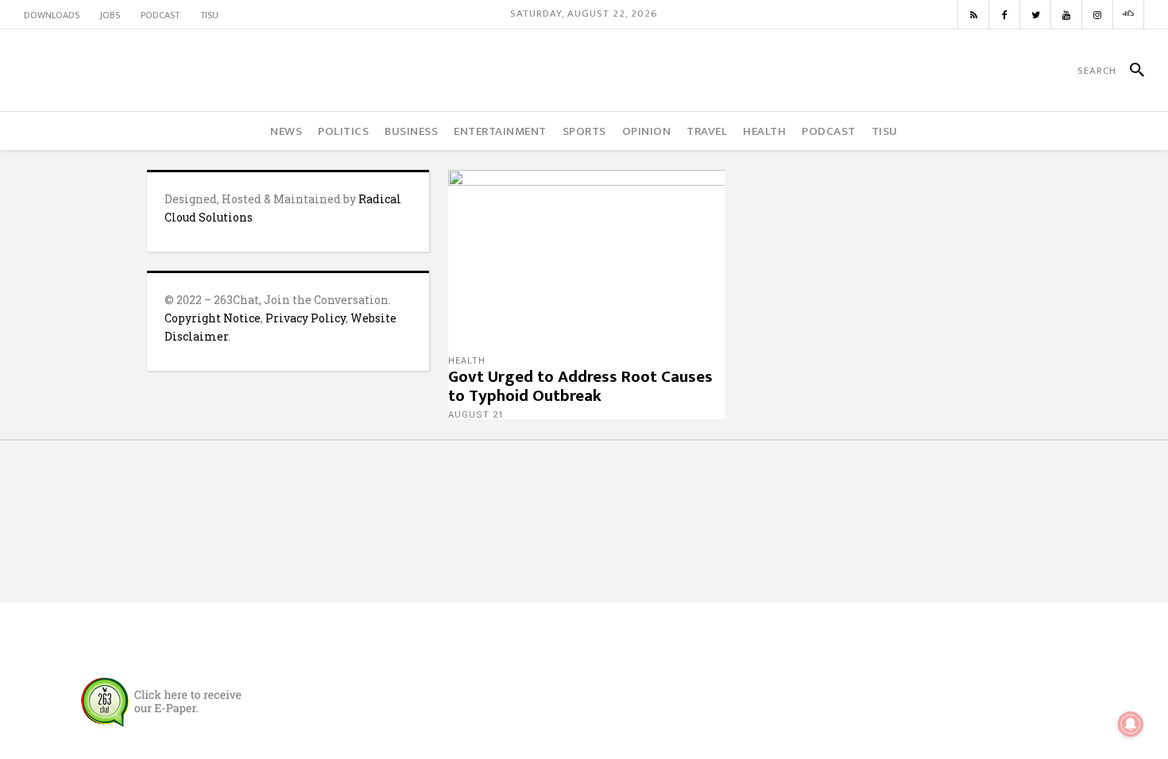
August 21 (476, 415)
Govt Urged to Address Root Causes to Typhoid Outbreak (580, 386)
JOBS (110, 15)
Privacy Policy (305, 318)
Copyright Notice (212, 318)
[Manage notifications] (1130, 724)
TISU (209, 15)
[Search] (1130, 70)
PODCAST (160, 15)
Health (466, 361)
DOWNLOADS (51, 15)
